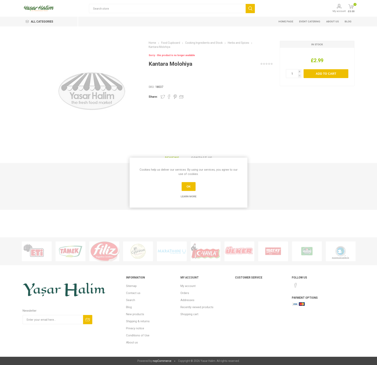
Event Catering (309, 21)
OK (189, 186)
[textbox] (167, 8)
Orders (184, 293)
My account (339, 11)
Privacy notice (135, 328)
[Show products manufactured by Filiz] (104, 251)
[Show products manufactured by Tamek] (70, 251)
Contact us (133, 293)
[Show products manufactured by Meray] (273, 251)
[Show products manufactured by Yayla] (206, 251)
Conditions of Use (137, 335)
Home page (285, 21)
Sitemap (131, 286)
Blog (348, 21)
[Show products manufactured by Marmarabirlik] (341, 251)
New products (135, 314)
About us (332, 21)
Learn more (188, 196)
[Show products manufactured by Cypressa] (138, 251)
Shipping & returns (138, 321)
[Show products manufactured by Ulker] (239, 251)
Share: (153, 96)
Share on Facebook (169, 97)
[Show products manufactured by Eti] (37, 251)
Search (130, 300)
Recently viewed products (196, 307)
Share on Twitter (163, 97)
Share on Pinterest (175, 97)
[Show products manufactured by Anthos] (172, 251)
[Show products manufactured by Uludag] (307, 251)
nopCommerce (162, 360)
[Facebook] (295, 285)
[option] (37, 251)
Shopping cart (189, 314)
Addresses (187, 300)
